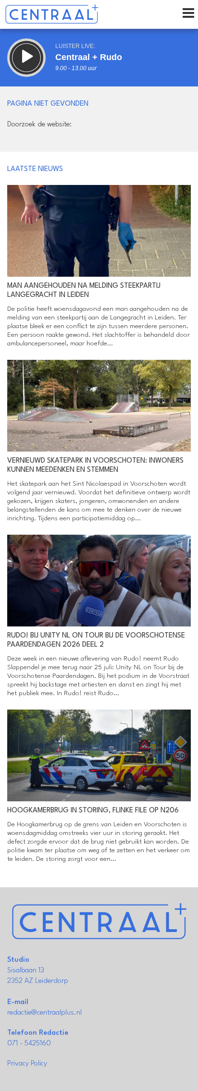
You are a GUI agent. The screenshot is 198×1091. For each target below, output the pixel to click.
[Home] (51, 14)
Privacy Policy (27, 1063)
